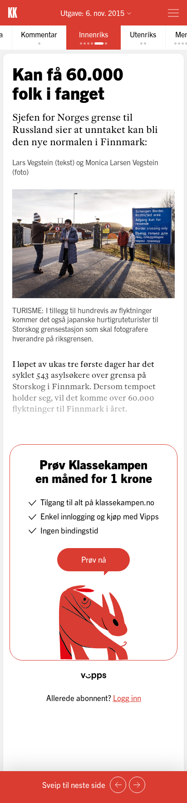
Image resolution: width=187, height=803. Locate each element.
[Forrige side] (118, 785)
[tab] (39, 37)
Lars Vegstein (32, 162)
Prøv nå (93, 559)
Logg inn (127, 697)
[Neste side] (137, 785)
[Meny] (173, 12)
